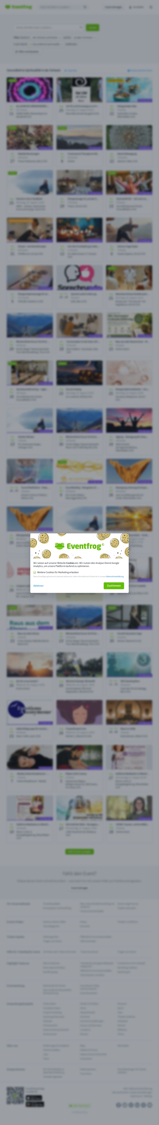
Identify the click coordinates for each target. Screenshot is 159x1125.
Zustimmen (114, 586)
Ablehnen (38, 585)
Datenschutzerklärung (115, 576)
